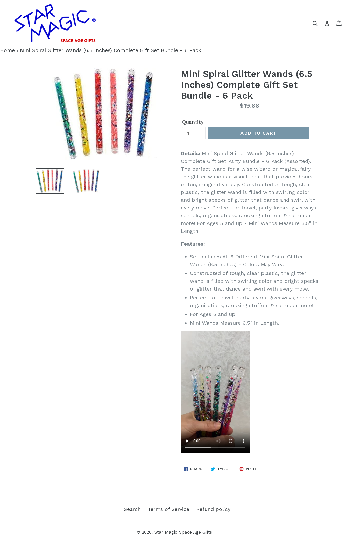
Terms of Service (168, 509)
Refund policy (213, 509)
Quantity (192, 122)
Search (132, 509)
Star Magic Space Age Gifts (183, 532)
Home (7, 50)
